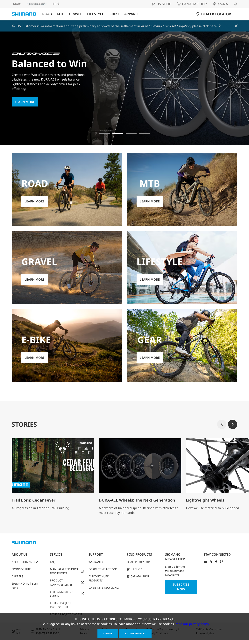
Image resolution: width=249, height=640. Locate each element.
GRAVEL (75, 14)
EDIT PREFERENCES (135, 633)
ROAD (47, 14)
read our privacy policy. (192, 624)
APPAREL (131, 14)
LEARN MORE (25, 102)
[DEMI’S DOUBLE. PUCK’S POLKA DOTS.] (104, 133)
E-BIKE (114, 14)
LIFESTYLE (95, 14)
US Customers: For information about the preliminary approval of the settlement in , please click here (117, 26)
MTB (60, 14)
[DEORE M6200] (144, 133)
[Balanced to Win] (117, 133)
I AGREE (107, 633)
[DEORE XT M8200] (131, 133)
